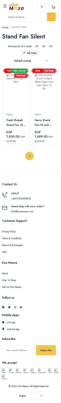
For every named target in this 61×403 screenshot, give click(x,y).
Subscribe (46, 350)
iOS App (10, 322)
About (5, 273)
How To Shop (9, 280)
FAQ (4, 252)
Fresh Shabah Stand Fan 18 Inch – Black (14, 122)
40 (43, 46)
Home (5, 27)
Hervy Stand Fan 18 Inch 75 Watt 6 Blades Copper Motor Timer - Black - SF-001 (44, 122)
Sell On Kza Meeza (11, 287)
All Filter (32, 53)
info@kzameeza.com (22, 211)
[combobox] (30, 61)
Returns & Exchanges (12, 245)
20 (36, 46)
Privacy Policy (9, 231)
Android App (12, 329)
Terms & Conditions (12, 238)
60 (50, 46)
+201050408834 (21, 198)
